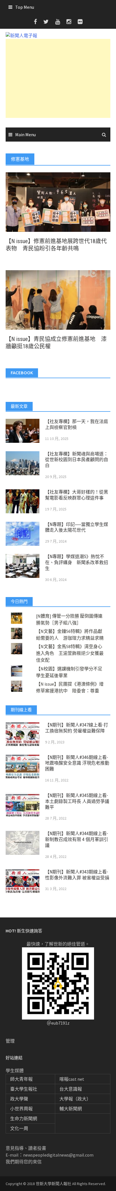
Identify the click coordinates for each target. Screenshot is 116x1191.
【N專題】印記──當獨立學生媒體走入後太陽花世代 (76, 527)
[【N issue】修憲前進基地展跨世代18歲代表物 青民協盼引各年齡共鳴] (58, 201)
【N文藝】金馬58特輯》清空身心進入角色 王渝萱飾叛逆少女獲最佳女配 (70, 653)
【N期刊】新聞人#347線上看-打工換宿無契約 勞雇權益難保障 (76, 728)
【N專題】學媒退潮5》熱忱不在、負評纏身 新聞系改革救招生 (76, 562)
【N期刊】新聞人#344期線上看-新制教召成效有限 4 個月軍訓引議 (76, 839)
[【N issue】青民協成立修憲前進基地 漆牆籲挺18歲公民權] (58, 299)
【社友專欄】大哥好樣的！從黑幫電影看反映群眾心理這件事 (76, 495)
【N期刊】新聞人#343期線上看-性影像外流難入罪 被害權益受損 (77, 874)
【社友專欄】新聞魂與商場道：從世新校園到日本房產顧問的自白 (76, 459)
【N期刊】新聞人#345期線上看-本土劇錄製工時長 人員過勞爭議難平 (77, 801)
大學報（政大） (75, 1099)
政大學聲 (19, 1099)
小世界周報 (21, 1108)
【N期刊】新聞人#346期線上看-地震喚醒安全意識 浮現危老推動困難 (77, 763)
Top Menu (24, 7)
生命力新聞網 (23, 1118)
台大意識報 (70, 1089)
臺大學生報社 (23, 1089)
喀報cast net (71, 1079)
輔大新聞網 (70, 1108)
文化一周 (19, 1128)
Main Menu (25, 134)
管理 (10, 1041)
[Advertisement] (58, 78)
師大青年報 (21, 1079)
